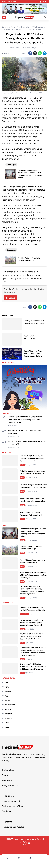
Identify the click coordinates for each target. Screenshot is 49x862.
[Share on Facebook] (30, 53)
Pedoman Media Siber (12, 806)
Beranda (6, 775)
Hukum (7, 700)
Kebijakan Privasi (10, 785)
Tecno (7, 727)
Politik (7, 722)
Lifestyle (7, 709)
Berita (22, 465)
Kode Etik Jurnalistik (11, 801)
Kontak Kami (8, 780)
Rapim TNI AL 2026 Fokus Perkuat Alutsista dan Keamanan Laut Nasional (33, 353)
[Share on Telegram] (45, 53)
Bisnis (6, 687)
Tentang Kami (8, 770)
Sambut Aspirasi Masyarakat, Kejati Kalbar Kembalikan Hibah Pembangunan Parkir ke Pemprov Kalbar (24, 419)
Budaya (7, 691)
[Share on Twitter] (35, 53)
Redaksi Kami (8, 796)
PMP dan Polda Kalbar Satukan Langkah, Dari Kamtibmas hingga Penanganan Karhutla (32, 458)
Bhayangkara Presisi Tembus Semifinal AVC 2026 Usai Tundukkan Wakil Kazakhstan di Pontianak (33, 666)
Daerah (7, 696)
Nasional (8, 714)
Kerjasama (7, 821)
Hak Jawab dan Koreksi (13, 826)
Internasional (24, 614)
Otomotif (8, 718)
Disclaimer (7, 811)
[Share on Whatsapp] (40, 53)
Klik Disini (10, 298)
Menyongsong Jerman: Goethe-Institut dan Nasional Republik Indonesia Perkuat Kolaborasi (32, 622)
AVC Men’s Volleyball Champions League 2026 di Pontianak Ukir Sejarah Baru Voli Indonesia (32, 636)
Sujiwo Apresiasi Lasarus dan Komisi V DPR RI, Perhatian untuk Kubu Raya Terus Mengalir (33, 574)
